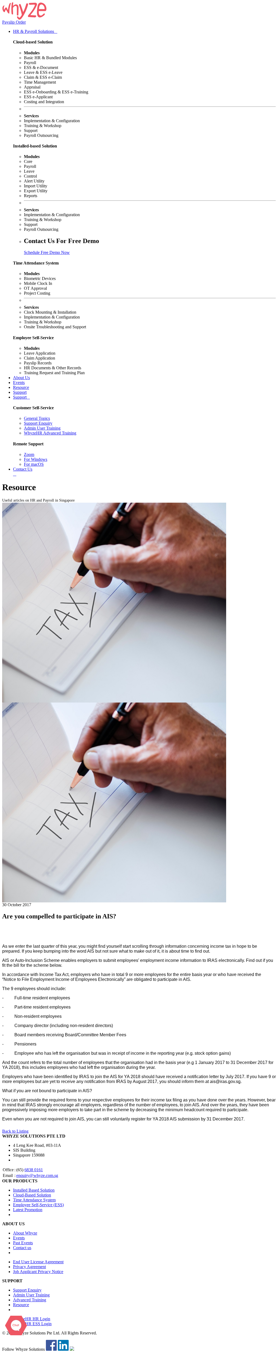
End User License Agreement (38, 1261)
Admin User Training (42, 428)
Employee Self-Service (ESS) (38, 1204)
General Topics (37, 418)
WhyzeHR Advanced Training (50, 433)
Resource (21, 387)
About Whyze (25, 1233)
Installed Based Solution (34, 1190)
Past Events (23, 1242)
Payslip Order (14, 22)
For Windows (35, 459)
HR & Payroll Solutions (35, 31)
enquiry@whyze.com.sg (37, 1175)
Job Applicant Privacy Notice (38, 1271)
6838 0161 (33, 1169)
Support (20, 392)
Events (19, 382)
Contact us (22, 1247)
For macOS (34, 464)
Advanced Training (29, 1300)
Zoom (29, 454)
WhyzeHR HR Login (31, 1319)
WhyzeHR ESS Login (32, 1323)
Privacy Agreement (29, 1266)
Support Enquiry (38, 423)
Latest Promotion (27, 1209)
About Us (21, 377)
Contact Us (22, 469)
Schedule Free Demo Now (47, 252)
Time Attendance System (34, 1200)
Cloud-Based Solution (32, 1195)
